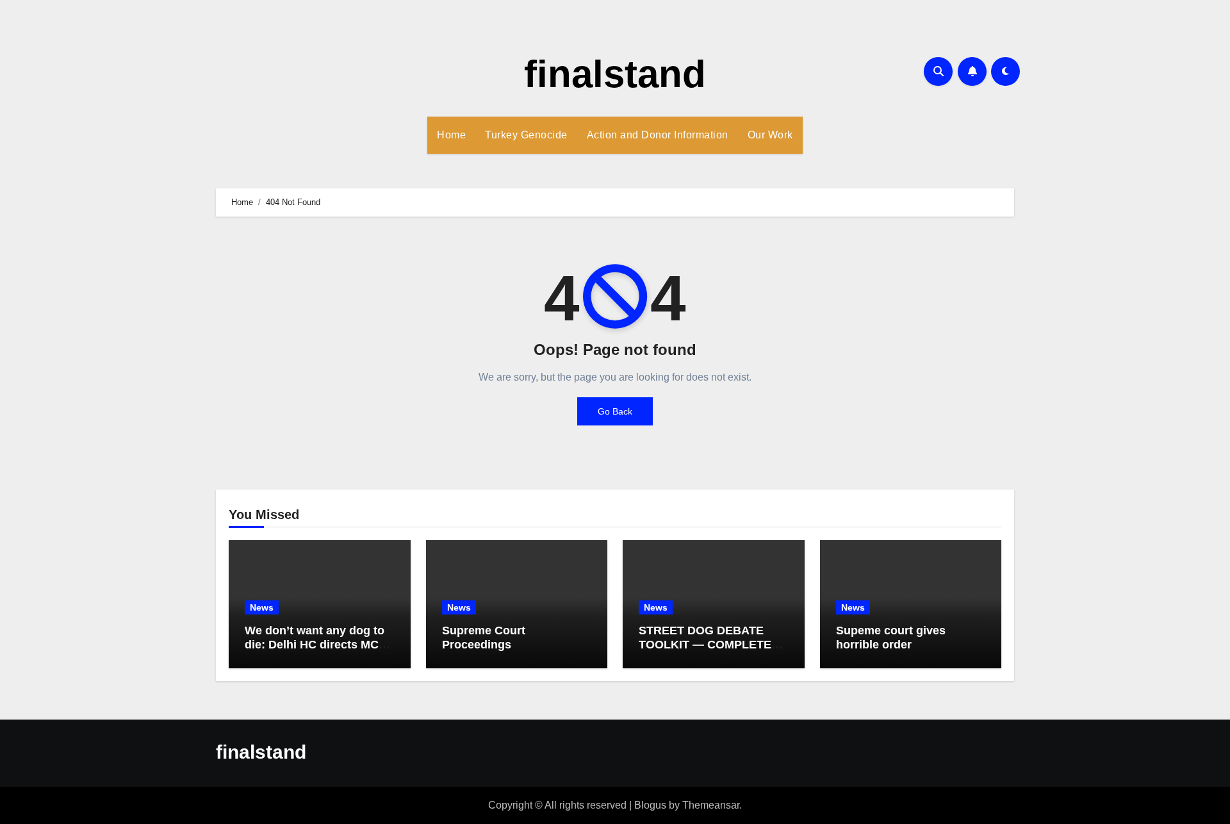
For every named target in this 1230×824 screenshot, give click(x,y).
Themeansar (710, 805)
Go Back (615, 411)
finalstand (615, 74)
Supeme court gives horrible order (891, 637)
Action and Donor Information (657, 134)
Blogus (650, 805)
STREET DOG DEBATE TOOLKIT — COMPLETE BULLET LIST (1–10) (705, 644)
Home (451, 134)
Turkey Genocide (526, 134)
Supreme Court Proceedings (483, 637)
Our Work (770, 134)
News (262, 607)
